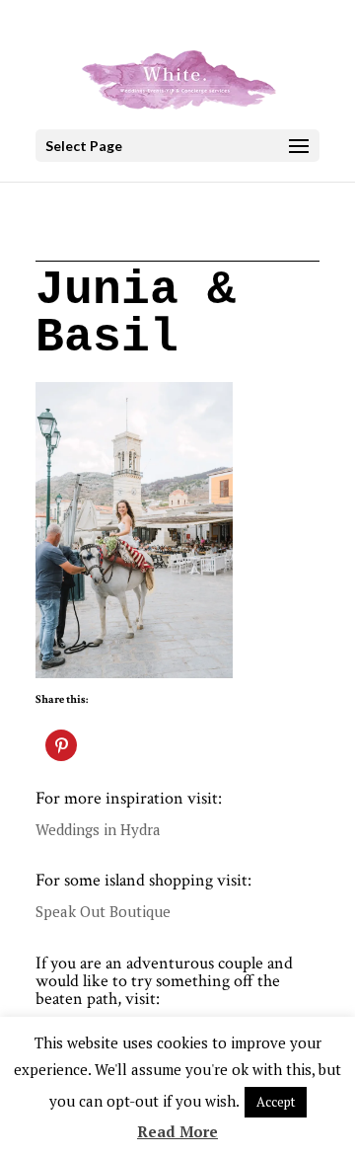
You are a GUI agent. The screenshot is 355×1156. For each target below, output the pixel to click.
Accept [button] (275, 1102)
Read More (177, 1131)
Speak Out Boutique (103, 911)
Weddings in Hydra (98, 829)
